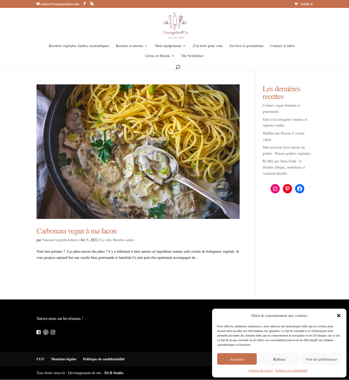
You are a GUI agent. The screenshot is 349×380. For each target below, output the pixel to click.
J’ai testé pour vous (208, 46)
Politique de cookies (261, 370)
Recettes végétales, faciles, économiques (79, 46)
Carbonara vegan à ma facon (77, 230)
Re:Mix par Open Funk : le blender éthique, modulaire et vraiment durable (284, 167)
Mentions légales (63, 359)
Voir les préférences (321, 359)
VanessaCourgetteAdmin (59, 239)
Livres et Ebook (157, 56)
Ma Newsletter (192, 56)
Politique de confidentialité (291, 370)
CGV (40, 359)
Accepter (237, 359)
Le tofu (105, 239)
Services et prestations (246, 46)
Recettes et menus (129, 46)
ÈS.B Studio (113, 372)
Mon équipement (168, 46)
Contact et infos (282, 46)
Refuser (279, 359)
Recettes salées (123, 239)
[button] (338, 315)
